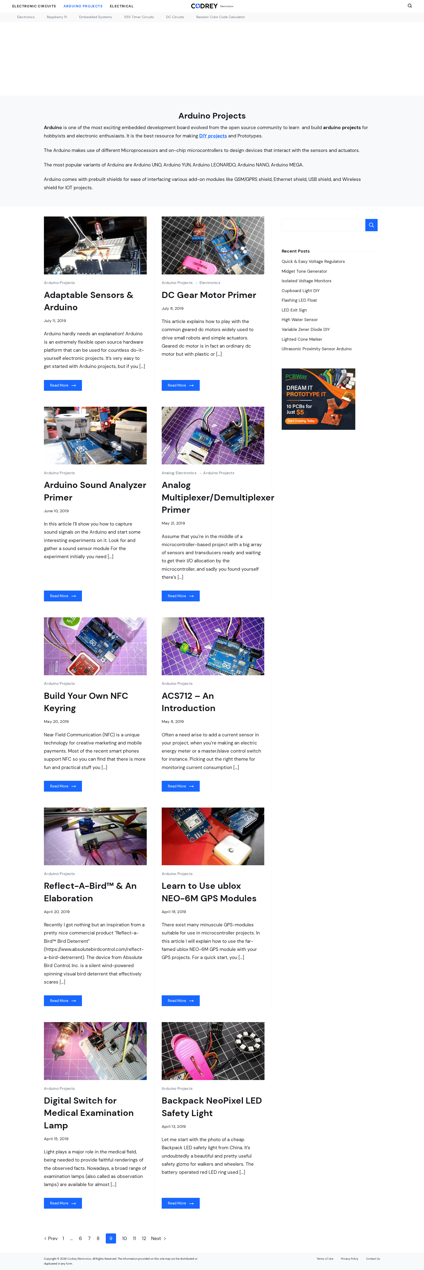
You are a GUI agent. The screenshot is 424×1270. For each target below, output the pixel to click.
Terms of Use (325, 1258)
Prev (53, 1238)
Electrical (122, 6)
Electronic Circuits (34, 6)
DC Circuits (175, 17)
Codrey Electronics (79, 1258)
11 (134, 1238)
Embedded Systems (95, 17)
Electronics (226, 6)
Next (156, 1238)
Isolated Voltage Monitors (306, 281)
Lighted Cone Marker (302, 339)
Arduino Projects (83, 6)
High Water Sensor (300, 319)
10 (124, 1238)
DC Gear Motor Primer (209, 295)
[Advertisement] (212, 59)
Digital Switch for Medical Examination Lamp (89, 1113)
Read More (59, 385)
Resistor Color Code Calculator (220, 17)
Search (371, 225)
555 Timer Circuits (139, 17)
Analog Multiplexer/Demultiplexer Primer (218, 497)
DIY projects (213, 136)
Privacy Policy (349, 1258)
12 (144, 1238)
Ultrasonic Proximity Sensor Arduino (317, 348)
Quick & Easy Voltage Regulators (313, 261)
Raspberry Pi (57, 17)
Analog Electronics (180, 472)
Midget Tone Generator (304, 271)
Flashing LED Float (299, 300)
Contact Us (373, 1258)
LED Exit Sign (294, 310)
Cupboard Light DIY (301, 290)
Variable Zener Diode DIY (306, 329)
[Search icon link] (408, 6)
